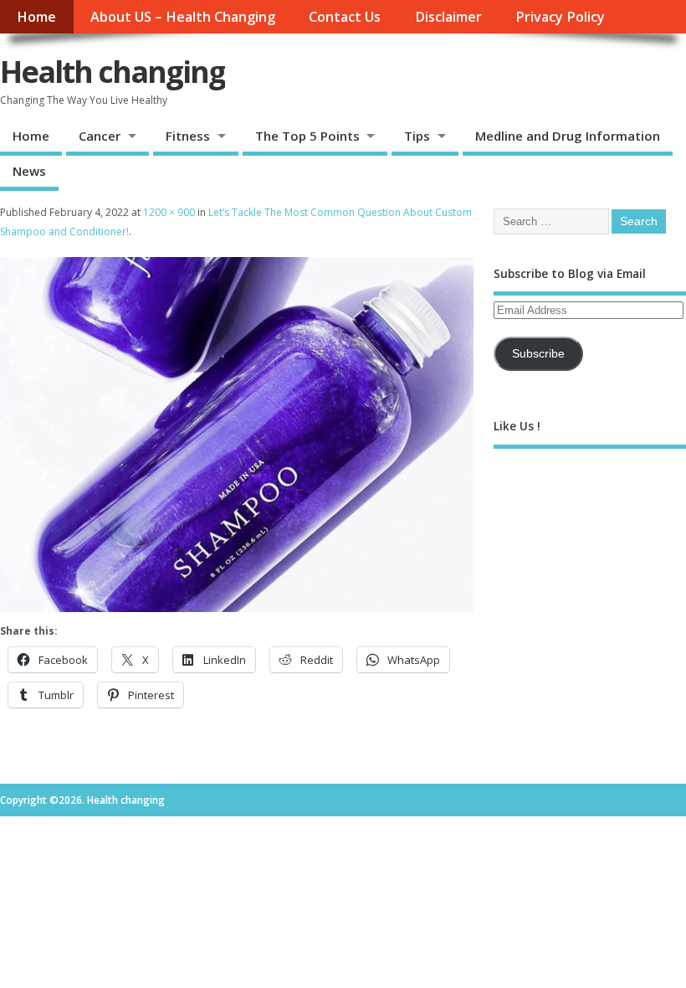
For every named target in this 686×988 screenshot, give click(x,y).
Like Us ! (517, 426)
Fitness (188, 135)
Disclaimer (448, 17)
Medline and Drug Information (567, 135)
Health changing (112, 71)
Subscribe (538, 353)
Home (36, 17)
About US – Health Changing (182, 17)
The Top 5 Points (307, 135)
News (29, 170)
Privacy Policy (560, 17)
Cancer (99, 135)
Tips (417, 135)
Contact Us (345, 17)
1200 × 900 (169, 212)
